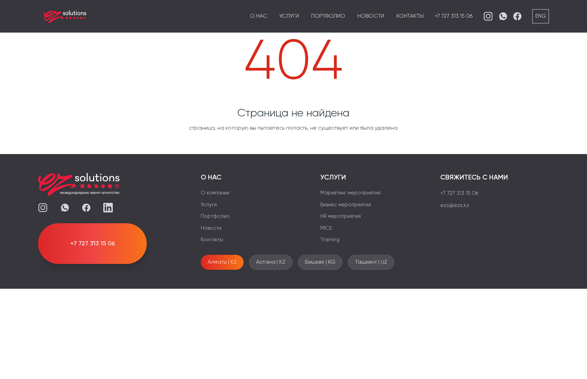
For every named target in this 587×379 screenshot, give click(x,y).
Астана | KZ (270, 262)
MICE (326, 228)
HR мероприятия (340, 216)
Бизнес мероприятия (345, 204)
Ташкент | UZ (371, 262)
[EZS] (65, 16)
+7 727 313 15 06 (453, 16)
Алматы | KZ (222, 262)
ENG (540, 16)
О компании (215, 192)
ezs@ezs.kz (454, 205)
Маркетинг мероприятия (350, 192)
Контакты (410, 16)
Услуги (289, 16)
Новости (370, 16)
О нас (258, 16)
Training (330, 239)
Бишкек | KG (320, 262)
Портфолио (328, 16)
